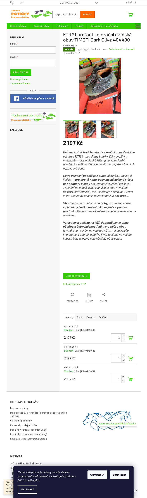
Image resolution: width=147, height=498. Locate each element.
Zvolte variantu (76, 275)
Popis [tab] (80, 317)
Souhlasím (120, 475)
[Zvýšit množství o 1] (123, 335)
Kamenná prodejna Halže (23, 425)
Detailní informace (72, 284)
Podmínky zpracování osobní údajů (28, 434)
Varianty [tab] (69, 317)
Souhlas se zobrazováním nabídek (28, 439)
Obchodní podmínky (21, 421)
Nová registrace (18, 79)
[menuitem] (18, 26)
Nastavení (27, 489)
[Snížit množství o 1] (123, 340)
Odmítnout (97, 475)
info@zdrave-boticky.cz (28, 463)
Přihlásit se (20, 72)
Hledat (87, 14)
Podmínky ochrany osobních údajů (28, 430)
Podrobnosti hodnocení (121, 49)
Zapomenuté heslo (20, 83)
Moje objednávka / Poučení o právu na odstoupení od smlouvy (38, 414)
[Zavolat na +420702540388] (15, 2)
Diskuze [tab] (91, 317)
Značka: (73, 53)
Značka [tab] (102, 317)
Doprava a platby (70, 2)
